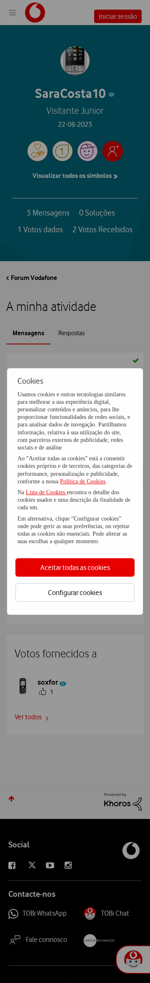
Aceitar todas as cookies (75, 567)
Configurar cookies (75, 592)
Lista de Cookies (46, 492)
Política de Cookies (82, 481)
